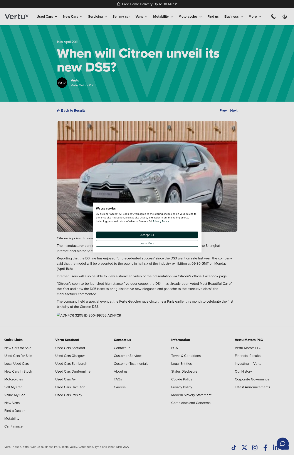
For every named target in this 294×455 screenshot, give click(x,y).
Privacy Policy (161, 221)
